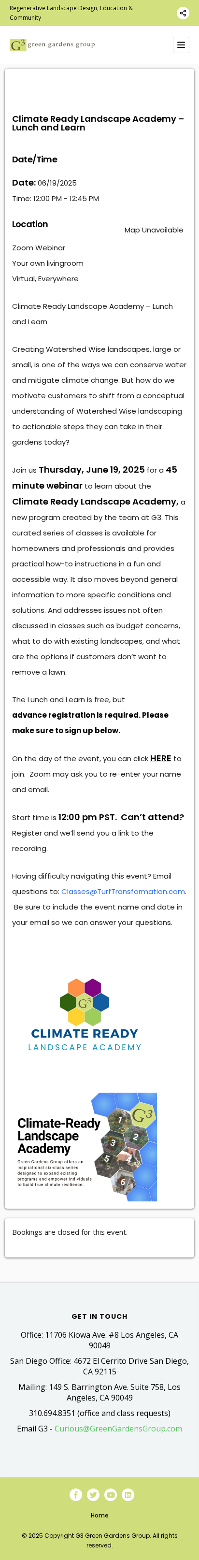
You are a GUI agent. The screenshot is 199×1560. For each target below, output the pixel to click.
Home (100, 1515)
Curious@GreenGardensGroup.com (118, 1428)
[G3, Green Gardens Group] (52, 45)
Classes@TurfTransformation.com (123, 891)
